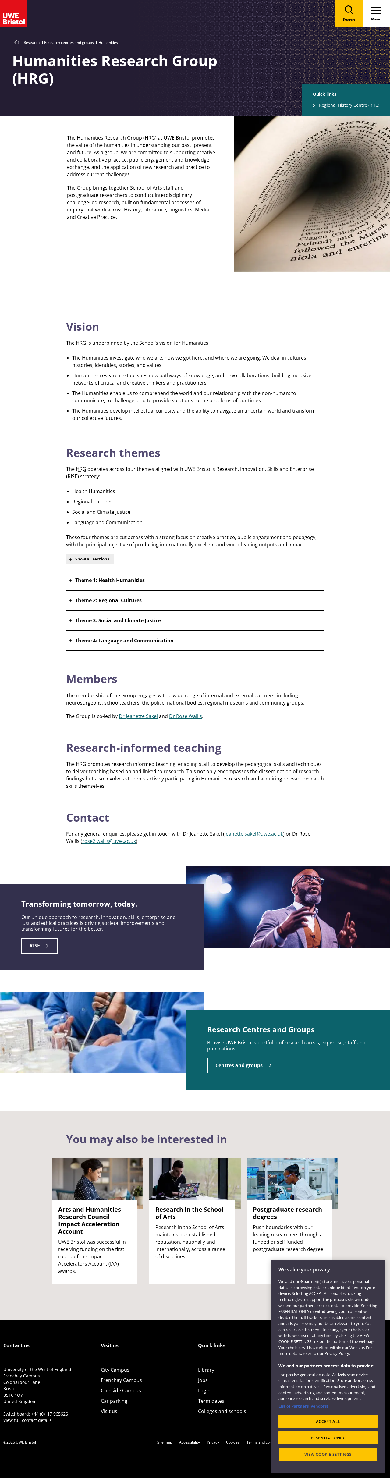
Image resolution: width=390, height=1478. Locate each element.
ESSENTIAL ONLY (328, 1438)
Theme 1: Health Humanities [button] (110, 580)
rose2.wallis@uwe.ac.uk (109, 841)
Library (206, 1369)
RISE (35, 945)
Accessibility (189, 1442)
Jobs (203, 1380)
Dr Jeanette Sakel (138, 716)
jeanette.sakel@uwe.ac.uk (254, 833)
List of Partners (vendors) (303, 1406)
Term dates (211, 1401)
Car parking (114, 1401)
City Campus (115, 1369)
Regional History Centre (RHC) (349, 105)
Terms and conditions (264, 1442)
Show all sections (92, 559)
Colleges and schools (222, 1411)
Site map (164, 1442)
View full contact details (27, 1420)
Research (32, 42)
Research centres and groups (69, 42)
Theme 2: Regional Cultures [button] (108, 600)
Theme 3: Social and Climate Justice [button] (118, 620)
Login (204, 1390)
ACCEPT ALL (328, 1421)
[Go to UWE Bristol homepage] (16, 42)
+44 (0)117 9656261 (50, 1414)
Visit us (109, 1411)
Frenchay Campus (121, 1380)
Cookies (232, 1442)
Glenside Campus (121, 1390)
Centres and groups (239, 1065)
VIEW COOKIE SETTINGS (328, 1454)
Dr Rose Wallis (185, 716)
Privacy (213, 1442)
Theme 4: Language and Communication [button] (124, 640)
